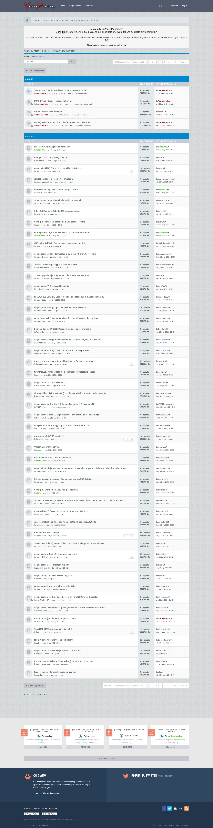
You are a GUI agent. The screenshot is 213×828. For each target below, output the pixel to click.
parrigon (39, 482)
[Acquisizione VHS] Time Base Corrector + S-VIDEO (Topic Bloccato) (65, 597)
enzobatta (162, 586)
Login (184, 5)
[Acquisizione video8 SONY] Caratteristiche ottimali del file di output (66, 414)
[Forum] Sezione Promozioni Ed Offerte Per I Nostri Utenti (61, 122)
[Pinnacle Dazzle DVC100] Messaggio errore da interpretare (62, 329)
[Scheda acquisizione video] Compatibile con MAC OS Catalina (63, 479)
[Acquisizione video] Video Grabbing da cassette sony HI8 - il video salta (68, 339)
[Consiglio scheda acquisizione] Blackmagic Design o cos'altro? (63, 361)
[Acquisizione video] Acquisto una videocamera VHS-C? (59, 307)
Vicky (38, 492)
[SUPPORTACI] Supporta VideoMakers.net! (53, 101)
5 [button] (164, 62)
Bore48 (39, 192)
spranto (161, 361)
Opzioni (107, 685)
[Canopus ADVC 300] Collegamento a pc (52, 157)
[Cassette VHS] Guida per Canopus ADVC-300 (54, 618)
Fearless (162, 607)
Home (62, 5)
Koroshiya (162, 457)
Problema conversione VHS (46, 446)
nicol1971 (40, 149)
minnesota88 (41, 610)
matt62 (161, 111)
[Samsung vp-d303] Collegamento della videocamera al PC (61, 275)
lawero (39, 546)
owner (39, 450)
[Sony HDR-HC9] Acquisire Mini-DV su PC (52, 629)
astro (38, 643)
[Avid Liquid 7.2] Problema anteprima (129, 730)
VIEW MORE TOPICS (106, 758)
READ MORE (43, 747)
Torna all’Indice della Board (37, 694)
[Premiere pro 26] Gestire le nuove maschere (172, 731)
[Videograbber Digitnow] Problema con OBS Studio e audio (61, 232)
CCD (160, 157)
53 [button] (175, 62)
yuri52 (40, 632)
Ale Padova (41, 460)
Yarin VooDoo (42, 93)
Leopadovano (164, 640)
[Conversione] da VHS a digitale (48, 436)
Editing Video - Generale (81, 115)
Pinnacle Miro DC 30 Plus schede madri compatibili (57, 200)
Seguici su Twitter (152, 775)
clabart (161, 672)
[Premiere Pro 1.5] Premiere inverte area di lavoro (86, 731)
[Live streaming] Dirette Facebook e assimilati (55, 672)
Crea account (172, 5)
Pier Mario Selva (43, 353)
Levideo (161, 489)
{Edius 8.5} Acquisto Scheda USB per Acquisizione (57, 211)
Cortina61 (40, 235)
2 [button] (152, 62)
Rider (160, 543)
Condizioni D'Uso (40, 808)
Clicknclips (163, 339)
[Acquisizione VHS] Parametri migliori (51, 564)
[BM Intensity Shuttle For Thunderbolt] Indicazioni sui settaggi (63, 661)
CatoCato (40, 514)
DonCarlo (40, 332)
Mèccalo (41, 385)
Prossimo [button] (183, 62)
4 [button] (160, 62)
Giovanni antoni (42, 267)
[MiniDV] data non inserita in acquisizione (53, 639)
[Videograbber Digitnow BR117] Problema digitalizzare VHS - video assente (69, 393)
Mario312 (40, 289)
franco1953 (41, 417)
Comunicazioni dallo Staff (82, 104)
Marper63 (162, 189)
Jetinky (41, 439)
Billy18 (39, 225)
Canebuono (41, 310)
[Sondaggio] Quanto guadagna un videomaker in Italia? (60, 90)
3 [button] (156, 62)
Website (89, 5)
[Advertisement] (106, 709)
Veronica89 (41, 535)
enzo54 (39, 214)
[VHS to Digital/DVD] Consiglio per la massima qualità (59, 243)
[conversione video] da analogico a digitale (54, 586)
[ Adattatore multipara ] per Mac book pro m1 (55, 264)
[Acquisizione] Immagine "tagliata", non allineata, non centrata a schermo (69, 607)
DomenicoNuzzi (42, 278)
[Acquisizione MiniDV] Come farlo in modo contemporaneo (61, 350)
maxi (40, 578)
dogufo (39, 375)
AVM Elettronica (43, 407)
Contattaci (53, 808)
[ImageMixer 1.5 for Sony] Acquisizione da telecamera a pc (61, 425)
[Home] (27, 20)
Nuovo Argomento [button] (35, 70)
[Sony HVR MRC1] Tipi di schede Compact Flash (55, 189)
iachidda (162, 554)
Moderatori (40, 56)
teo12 (40, 653)
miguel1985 (41, 300)
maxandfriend (42, 257)
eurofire (39, 675)
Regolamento (75, 5)
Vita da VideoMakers (79, 93)
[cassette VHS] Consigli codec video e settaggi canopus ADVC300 (64, 521)
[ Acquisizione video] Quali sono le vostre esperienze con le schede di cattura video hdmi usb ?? (79, 500)
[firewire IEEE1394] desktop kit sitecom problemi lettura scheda (64, 371)
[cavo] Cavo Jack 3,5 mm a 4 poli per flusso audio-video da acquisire (65, 318)
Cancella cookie (155, 825)
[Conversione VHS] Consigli (46, 532)
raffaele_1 (40, 525)
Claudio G (42, 160)
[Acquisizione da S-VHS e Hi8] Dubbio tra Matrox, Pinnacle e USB (64, 404)
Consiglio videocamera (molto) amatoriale (53, 178)
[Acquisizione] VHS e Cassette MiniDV (51, 286)
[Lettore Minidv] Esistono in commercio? (53, 457)
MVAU (160, 168)
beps (38, 171)
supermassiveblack (44, 182)
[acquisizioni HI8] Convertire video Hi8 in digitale (57, 168)
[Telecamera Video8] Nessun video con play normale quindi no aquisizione (68, 543)
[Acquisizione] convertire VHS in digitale (52, 575)
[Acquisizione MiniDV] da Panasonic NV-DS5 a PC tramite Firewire (64, 253)
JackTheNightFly (165, 243)
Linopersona (43, 396)
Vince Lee (42, 664)
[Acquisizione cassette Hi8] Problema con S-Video (57, 650)
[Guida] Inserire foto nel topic (47, 111)
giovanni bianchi (43, 568)
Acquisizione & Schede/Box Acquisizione (50, 50)
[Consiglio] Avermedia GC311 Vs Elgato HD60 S (55, 489)
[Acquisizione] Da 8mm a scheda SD (50, 382)
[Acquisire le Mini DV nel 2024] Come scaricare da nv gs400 (44, 731)
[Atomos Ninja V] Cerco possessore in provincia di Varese (60, 511)
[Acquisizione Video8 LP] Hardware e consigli (55, 554)
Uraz (38, 246)
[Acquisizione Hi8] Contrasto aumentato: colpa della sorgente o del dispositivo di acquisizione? (79, 468)
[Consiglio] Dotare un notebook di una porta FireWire (59, 221)
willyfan (161, 286)
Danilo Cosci (41, 589)
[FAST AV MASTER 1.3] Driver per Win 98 (51, 146)
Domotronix (41, 342)
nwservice (40, 203)
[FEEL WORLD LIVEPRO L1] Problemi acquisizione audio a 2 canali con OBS (68, 296)
